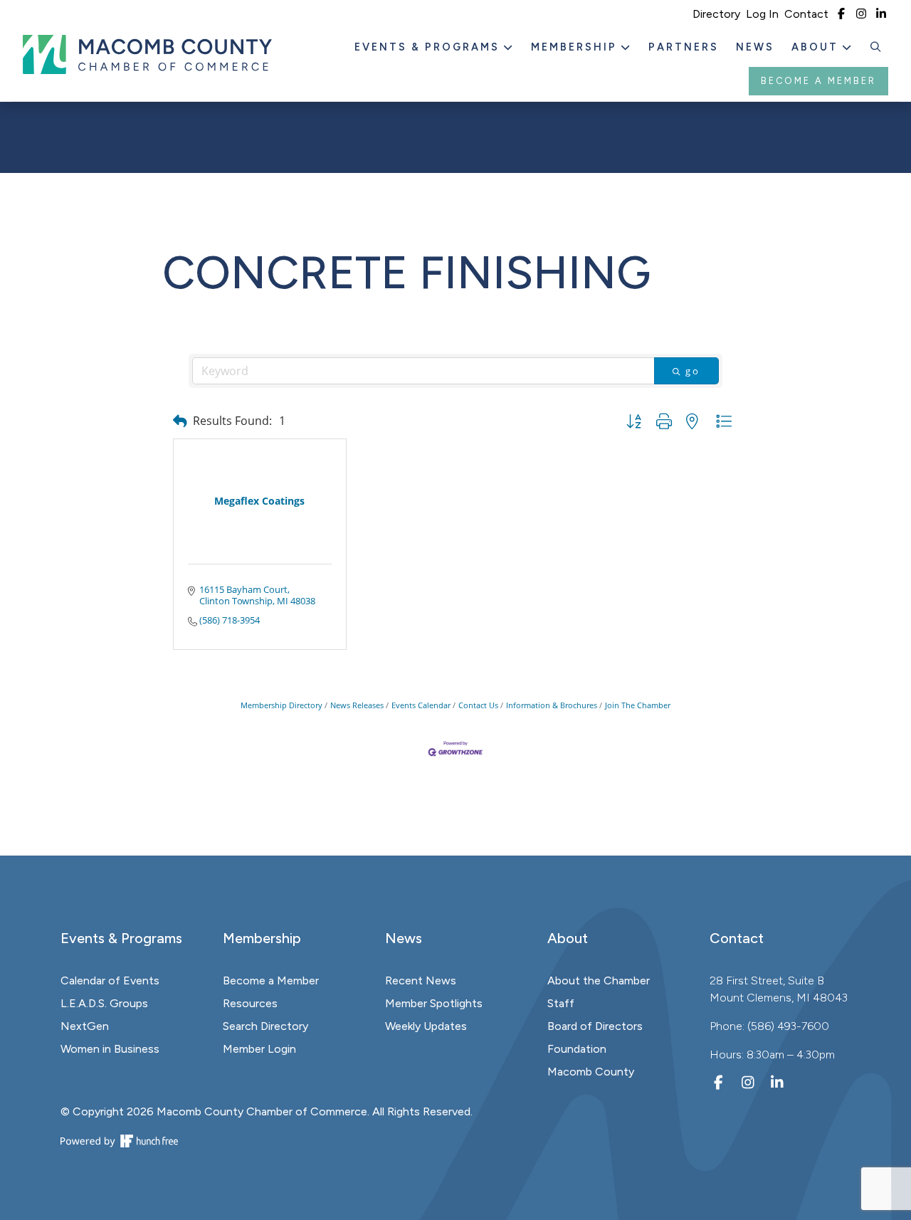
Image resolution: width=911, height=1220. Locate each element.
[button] (876, 47)
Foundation (576, 1049)
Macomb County (590, 1071)
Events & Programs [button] (429, 47)
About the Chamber (598, 980)
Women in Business (109, 1049)
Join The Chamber (637, 705)
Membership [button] (576, 47)
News (755, 47)
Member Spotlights (434, 1003)
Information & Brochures (551, 705)
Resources (250, 1003)
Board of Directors (595, 1026)
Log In (762, 14)
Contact (806, 14)
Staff (560, 1003)
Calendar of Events (109, 980)
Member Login (259, 1049)
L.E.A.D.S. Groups (104, 1003)
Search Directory (265, 1026)
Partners (683, 47)
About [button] (817, 47)
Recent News (420, 980)
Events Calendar (421, 705)
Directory (716, 14)
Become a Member (818, 80)
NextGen (84, 1026)
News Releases (357, 705)
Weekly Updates (426, 1026)
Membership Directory (281, 705)
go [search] (692, 370)
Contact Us (478, 705)
